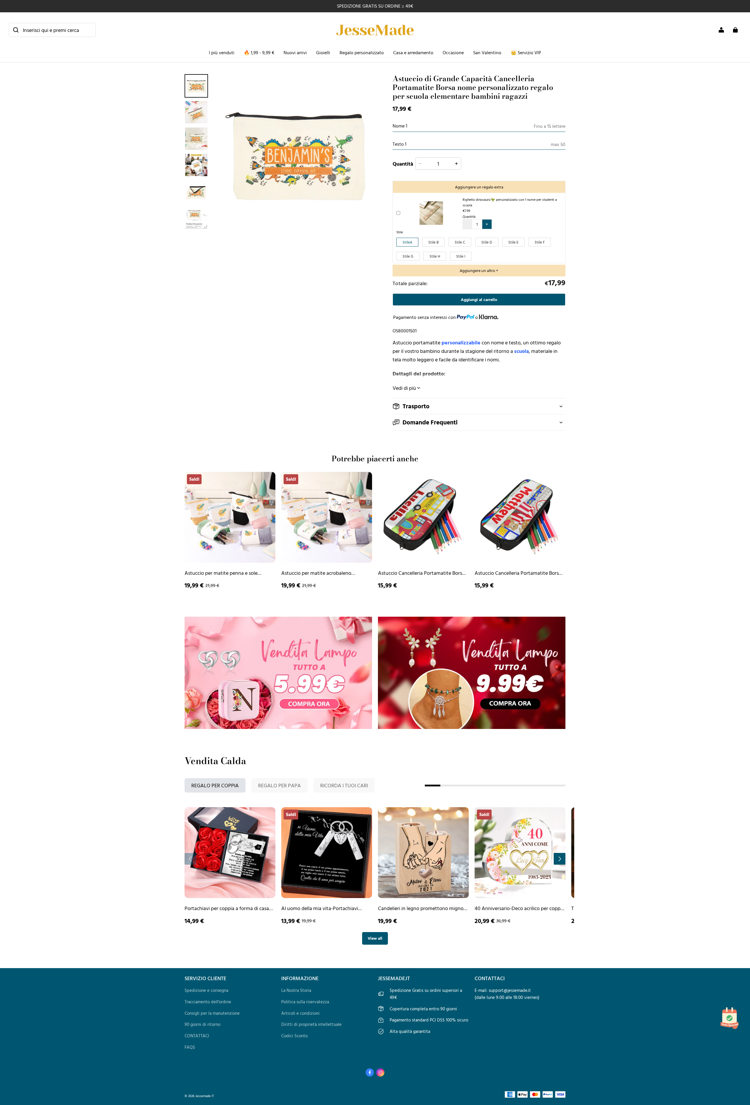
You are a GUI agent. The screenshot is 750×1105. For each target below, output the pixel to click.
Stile (399, 231)
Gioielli (323, 52)
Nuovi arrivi (295, 52)
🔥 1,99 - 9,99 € (259, 52)
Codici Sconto (294, 1035)
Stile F (540, 242)
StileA (407, 242)
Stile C (460, 242)
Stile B (433, 242)
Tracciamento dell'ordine (208, 1001)
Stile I (460, 256)
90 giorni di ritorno (202, 1024)
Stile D (486, 242)
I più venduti (221, 52)
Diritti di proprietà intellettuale (311, 1024)
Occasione (453, 52)
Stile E (513, 242)
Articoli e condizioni (300, 1013)
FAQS (190, 1047)
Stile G (408, 256)
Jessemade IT (204, 1095)
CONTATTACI (197, 1035)
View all (375, 938)
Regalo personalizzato (362, 52)
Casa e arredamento (413, 52)
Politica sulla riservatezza (305, 1001)
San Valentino (487, 52)
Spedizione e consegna (206, 990)
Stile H (434, 256)
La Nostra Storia (296, 990)
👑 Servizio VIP (526, 52)
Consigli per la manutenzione (212, 1013)
